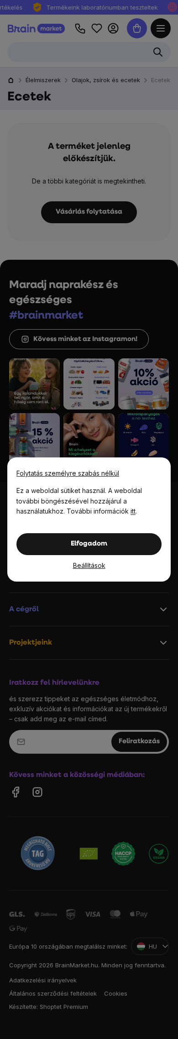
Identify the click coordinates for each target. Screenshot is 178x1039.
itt (133, 511)
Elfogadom (89, 543)
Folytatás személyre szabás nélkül (67, 473)
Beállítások (89, 565)
